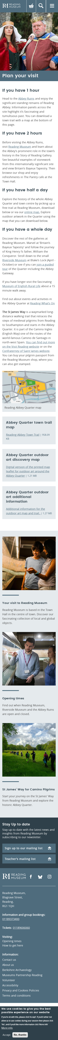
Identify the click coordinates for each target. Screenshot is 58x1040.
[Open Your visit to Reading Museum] (29, 563)
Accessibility (10, 985)
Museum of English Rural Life (21, 286)
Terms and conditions (16, 995)
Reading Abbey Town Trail (22, 435)
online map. (32, 212)
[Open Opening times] (29, 659)
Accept (7, 1035)
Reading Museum (19, 146)
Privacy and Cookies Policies (20, 990)
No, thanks (20, 1034)
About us (8, 965)
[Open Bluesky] (40, 877)
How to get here (12, 945)
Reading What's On (42, 303)
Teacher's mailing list (20, 859)
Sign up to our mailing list (24, 848)
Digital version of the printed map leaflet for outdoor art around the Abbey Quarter (28, 471)
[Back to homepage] (11, 6)
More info (7, 1028)
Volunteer (8, 980)
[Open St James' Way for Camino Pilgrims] (29, 750)
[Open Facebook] (31, 877)
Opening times (11, 941)
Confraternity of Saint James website (25, 351)
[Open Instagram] (49, 877)
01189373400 (10, 919)
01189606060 (21, 928)
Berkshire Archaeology (17, 970)
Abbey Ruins (26, 98)
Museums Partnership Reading (22, 975)
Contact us (9, 960)
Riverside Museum (14, 260)
